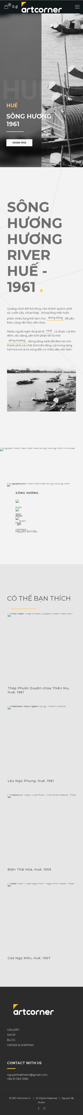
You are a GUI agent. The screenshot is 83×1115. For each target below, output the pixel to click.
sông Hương (17, 340)
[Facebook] (38, 1108)
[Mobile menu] (77, 6)
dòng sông (55, 317)
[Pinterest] (44, 1108)
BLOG (11, 1040)
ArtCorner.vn (24, 1098)
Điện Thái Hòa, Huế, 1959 (29, 869)
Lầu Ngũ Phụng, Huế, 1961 (31, 781)
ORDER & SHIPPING (20, 1045)
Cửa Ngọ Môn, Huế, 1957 (29, 958)
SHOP (11, 1034)
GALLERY (13, 1029)
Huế (49, 330)
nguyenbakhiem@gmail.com (27, 1074)
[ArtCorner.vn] (41, 6)
